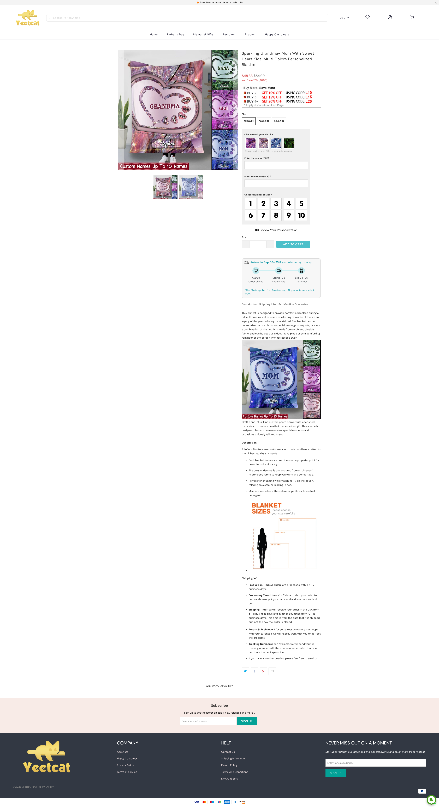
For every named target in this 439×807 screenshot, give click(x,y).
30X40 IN (249, 121)
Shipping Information (233, 758)
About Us (122, 752)
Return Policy (229, 765)
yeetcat (26, 786)
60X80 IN (279, 121)
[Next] (236, 110)
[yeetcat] (27, 18)
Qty (244, 237)
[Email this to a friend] (272, 671)
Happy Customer (127, 758)
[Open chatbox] (431, 800)
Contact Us (228, 752)
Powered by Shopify (43, 786)
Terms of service (127, 772)
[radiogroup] (276, 143)
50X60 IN (264, 121)
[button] (229, 34)
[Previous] (121, 110)
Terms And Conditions (234, 772)
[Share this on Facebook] (254, 671)
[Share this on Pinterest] (263, 671)
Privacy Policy (125, 765)
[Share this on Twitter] (245, 671)
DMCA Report (229, 778)
